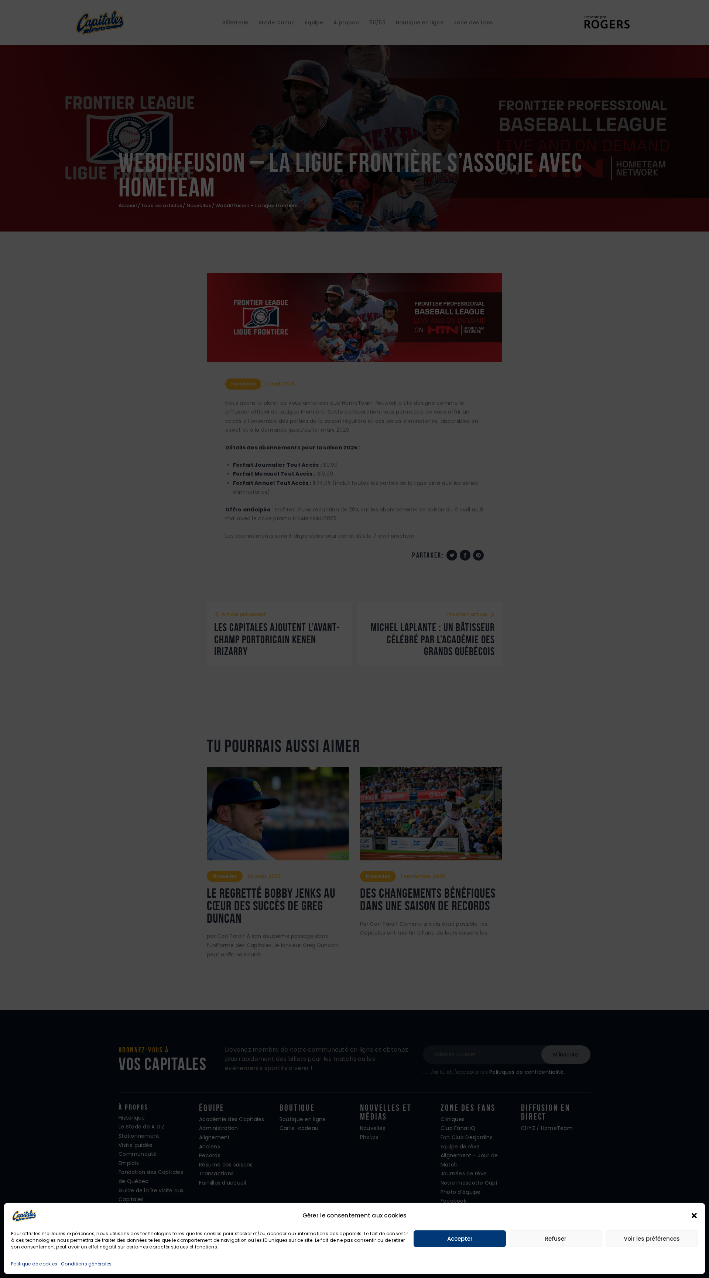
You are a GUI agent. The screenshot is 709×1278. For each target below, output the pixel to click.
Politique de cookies (34, 1264)
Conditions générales (86, 1264)
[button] (694, 1215)
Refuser (555, 1239)
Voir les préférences (652, 1239)
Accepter (460, 1239)
